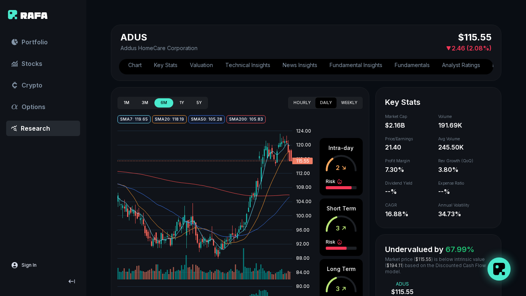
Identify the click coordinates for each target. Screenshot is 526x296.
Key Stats (166, 65)
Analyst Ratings (461, 65)
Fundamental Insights (356, 65)
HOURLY (302, 102)
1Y (181, 102)
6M (164, 102)
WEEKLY (349, 102)
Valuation (201, 65)
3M (145, 102)
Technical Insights (247, 65)
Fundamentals (412, 65)
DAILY (326, 102)
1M (126, 102)
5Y (199, 102)
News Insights (300, 65)
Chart (135, 65)
